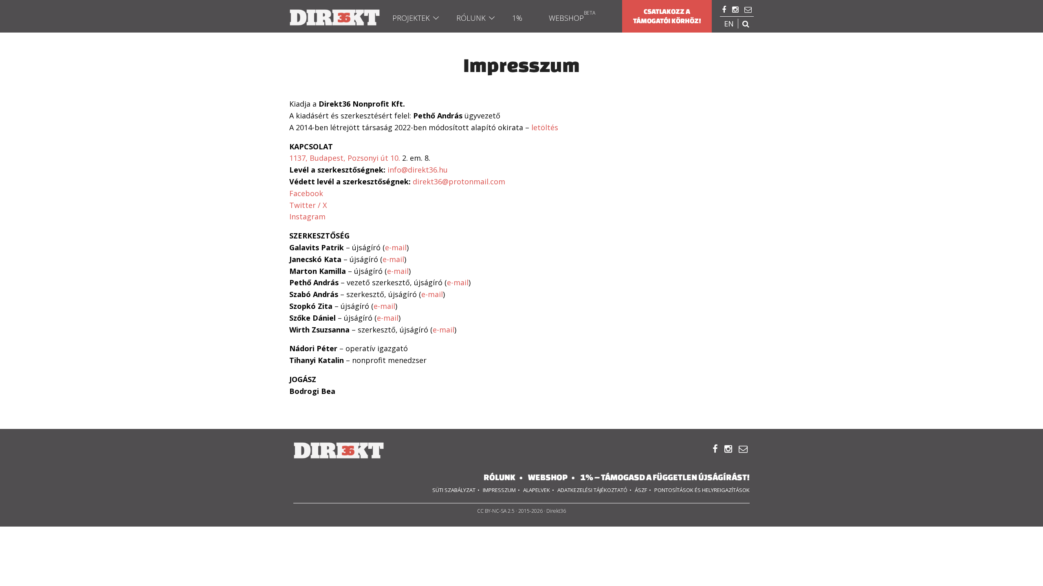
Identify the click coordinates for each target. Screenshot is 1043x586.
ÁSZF (641, 490)
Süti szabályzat (453, 490)
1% (517, 18)
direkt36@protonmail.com (459, 181)
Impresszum (499, 490)
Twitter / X (308, 205)
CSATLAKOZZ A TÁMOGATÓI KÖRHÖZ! (667, 16)
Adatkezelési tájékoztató (592, 490)
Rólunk (471, 18)
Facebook (306, 193)
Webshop (566, 18)
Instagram (307, 216)
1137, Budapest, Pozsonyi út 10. (344, 158)
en (729, 23)
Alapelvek (536, 490)
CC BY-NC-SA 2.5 (496, 510)
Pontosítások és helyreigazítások (702, 490)
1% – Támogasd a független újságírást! (665, 477)
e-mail (396, 247)
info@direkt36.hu (417, 170)
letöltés (544, 127)
